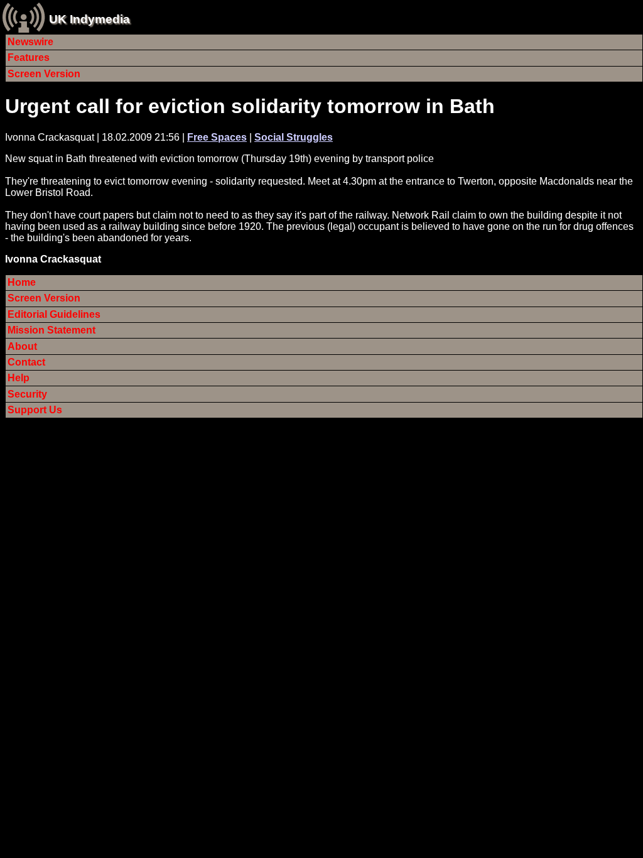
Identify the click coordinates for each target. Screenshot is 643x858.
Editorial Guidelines (54, 314)
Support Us (35, 410)
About (22, 346)
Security (27, 394)
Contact (26, 362)
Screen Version (44, 73)
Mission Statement (51, 330)
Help (19, 377)
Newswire (30, 41)
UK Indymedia (89, 19)
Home (22, 282)
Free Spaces (217, 137)
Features (29, 57)
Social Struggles (293, 137)
